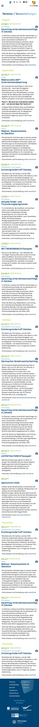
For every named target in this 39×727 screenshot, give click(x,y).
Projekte (26, 685)
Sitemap (12, 682)
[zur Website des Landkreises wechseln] (13, 709)
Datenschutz (14, 693)
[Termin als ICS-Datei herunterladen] (36, 26)
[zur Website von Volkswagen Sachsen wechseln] (19, 722)
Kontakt (12, 687)
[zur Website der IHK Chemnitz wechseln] (19, 715)
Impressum (13, 690)
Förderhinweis (14, 685)
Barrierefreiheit (14, 696)
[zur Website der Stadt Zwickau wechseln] (26, 708)
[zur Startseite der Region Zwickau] (34, 3)
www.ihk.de (32, 65)
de (20, 2)
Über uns (26, 682)
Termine (26, 687)
